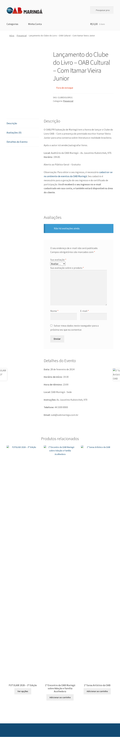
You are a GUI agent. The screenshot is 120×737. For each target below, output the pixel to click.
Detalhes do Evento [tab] (17, 141)
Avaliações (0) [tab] (14, 132)
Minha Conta (35, 24)
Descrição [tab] (12, 123)
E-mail (84, 310)
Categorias (12, 24)
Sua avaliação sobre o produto (67, 267)
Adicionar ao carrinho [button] (60, 697)
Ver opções (23, 691)
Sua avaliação (58, 259)
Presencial (22, 35)
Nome (54, 310)
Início (11, 35)
